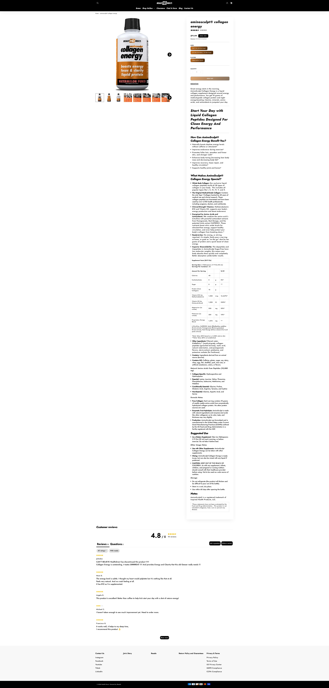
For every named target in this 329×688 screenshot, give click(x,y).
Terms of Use (212, 661)
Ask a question (215, 543)
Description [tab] (194, 83)
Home (138, 8)
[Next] (170, 55)
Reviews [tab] (103, 544)
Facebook (99, 661)
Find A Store (172, 8)
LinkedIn (99, 671)
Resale (153, 653)
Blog (180, 8)
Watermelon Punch (197, 60)
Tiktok (97, 668)
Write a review (227, 543)
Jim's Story (127, 653)
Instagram (99, 657)
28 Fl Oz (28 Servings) (199, 48)
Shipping (193, 39)
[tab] (116, 544)
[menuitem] (138, 8)
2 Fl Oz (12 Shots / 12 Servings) (201, 52)
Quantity (194, 69)
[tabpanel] (164, 595)
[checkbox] (114, 551)
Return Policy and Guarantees (191, 653)
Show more (164, 638)
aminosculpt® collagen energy (108, 13)
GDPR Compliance (214, 668)
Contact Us (188, 8)
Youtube (98, 664)
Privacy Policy (212, 657)
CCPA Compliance (214, 671)
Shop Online (147, 8)
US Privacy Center (214, 664)
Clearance (161, 8)
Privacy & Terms (213, 653)
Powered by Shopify (115, 684)
